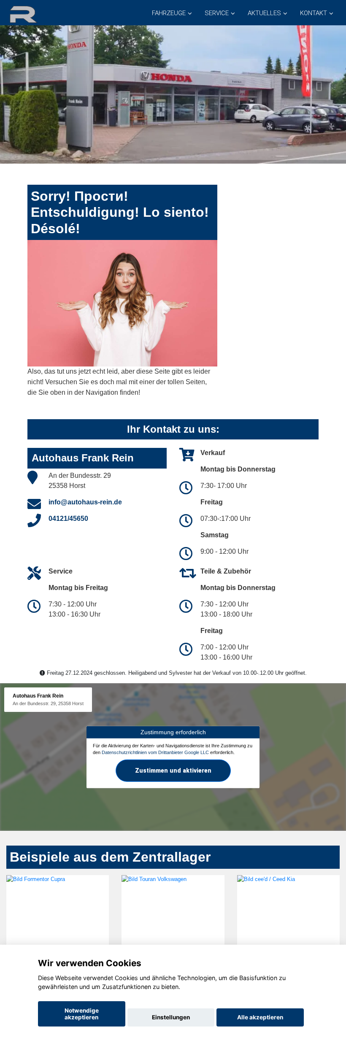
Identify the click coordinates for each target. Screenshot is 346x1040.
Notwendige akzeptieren (82, 1014)
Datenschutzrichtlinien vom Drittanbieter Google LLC (155, 752)
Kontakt (313, 13)
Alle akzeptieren (260, 1017)
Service (217, 13)
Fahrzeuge (169, 13)
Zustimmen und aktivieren (173, 770)
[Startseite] (33, 14)
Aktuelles (264, 13)
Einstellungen (171, 1017)
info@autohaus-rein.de (85, 502)
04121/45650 (68, 518)
